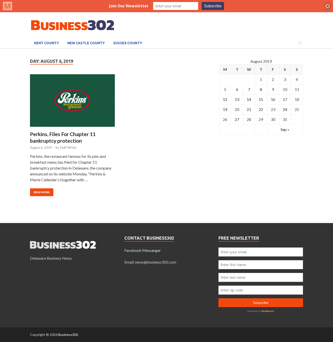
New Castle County (86, 43)
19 (225, 109)
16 (273, 99)
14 (249, 99)
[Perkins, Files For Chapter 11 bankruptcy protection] (72, 102)
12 (225, 99)
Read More (42, 192)
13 (237, 99)
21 (249, 109)
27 (237, 119)
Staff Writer (68, 148)
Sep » (285, 129)
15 (261, 99)
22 (261, 109)
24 (285, 109)
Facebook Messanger (142, 250)
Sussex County (127, 43)
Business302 (68, 334)
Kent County (46, 43)
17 (285, 99)
